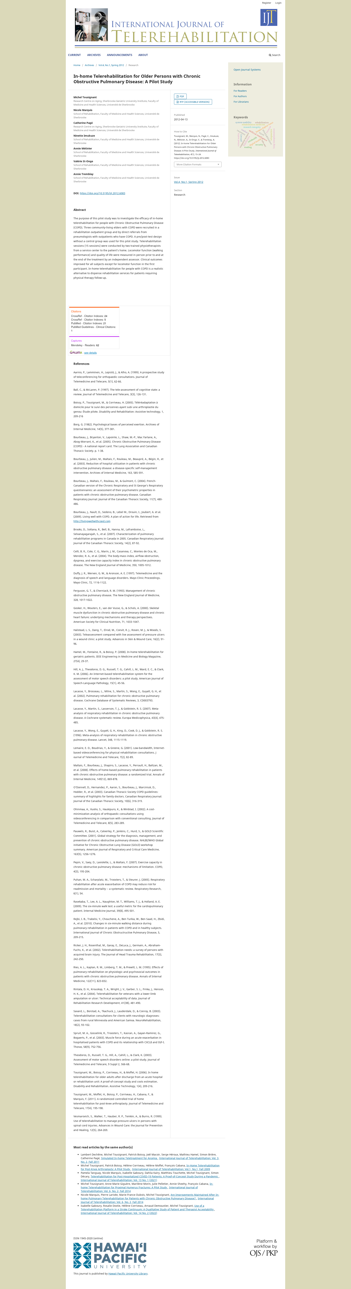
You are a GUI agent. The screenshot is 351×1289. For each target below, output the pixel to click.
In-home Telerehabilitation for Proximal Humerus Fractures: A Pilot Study (147, 1185)
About (143, 55)
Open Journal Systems (247, 69)
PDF (181, 96)
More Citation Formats (189, 164)
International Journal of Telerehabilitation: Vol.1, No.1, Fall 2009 (171, 1169)
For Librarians (241, 101)
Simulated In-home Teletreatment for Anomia (129, 1158)
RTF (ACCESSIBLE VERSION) (194, 102)
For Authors (240, 96)
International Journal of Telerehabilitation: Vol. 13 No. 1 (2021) (119, 1180)
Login (278, 2)
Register (266, 2)
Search (275, 55)
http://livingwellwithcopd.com (91, 521)
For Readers (240, 90)
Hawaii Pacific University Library (128, 1273)
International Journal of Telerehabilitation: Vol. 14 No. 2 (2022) (119, 1213)
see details (90, 352)
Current (74, 55)
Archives (94, 55)
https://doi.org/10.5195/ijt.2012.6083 (102, 193)
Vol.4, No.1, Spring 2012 (111, 65)
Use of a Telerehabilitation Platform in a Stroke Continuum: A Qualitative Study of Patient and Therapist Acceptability (147, 1207)
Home (76, 65)
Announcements (119, 55)
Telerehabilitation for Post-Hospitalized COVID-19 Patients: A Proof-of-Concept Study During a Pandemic (155, 1176)
